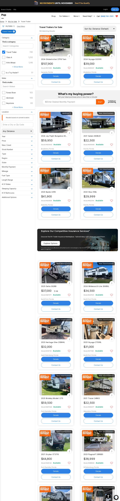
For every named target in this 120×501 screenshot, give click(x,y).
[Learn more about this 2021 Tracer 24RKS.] (98, 384)
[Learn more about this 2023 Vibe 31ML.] (98, 178)
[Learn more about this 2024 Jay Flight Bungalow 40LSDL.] (55, 122)
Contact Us (55, 82)
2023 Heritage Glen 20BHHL (53, 342)
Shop (53, 16)
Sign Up (115, 9)
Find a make (7, 82)
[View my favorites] (116, 16)
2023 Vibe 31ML (90, 192)
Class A (9, 57)
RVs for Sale (12, 21)
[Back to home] (4, 16)
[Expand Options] (69, 56)
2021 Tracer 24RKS (92, 398)
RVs (15, 9)
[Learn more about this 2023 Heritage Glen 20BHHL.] (55, 328)
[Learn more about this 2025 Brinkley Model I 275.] (55, 384)
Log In (105, 9)
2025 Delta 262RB (48, 286)
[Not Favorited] (69, 67)
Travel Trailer (11, 52)
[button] (108, 496)
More (76, 16)
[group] (8, 31)
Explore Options (50, 243)
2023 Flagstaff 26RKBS (93, 454)
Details (56, 76)
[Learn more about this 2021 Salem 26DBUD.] (98, 122)
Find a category (8, 42)
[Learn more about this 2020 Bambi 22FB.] (55, 178)
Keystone (10, 103)
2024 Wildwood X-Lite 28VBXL (96, 286)
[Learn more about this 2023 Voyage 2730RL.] (98, 328)
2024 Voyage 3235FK (93, 59)
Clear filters (21, 26)
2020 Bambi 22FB (48, 192)
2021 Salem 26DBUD (92, 136)
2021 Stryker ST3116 (50, 454)
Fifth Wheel (10, 63)
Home (2, 21)
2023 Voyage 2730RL (92, 342)
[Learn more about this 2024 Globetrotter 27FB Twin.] (55, 45)
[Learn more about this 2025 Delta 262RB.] (55, 272)
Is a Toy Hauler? (12, 73)
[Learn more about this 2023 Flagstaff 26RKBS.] (98, 440)
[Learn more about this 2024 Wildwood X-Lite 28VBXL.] (98, 272)
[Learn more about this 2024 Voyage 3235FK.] (98, 45)
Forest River (11, 93)
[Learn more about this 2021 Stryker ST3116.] (55, 440)
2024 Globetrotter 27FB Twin (53, 59)
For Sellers (63, 16)
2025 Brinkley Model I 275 (52, 398)
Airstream (10, 98)
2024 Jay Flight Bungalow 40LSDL (54, 136)
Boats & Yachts (6, 9)
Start (100, 102)
